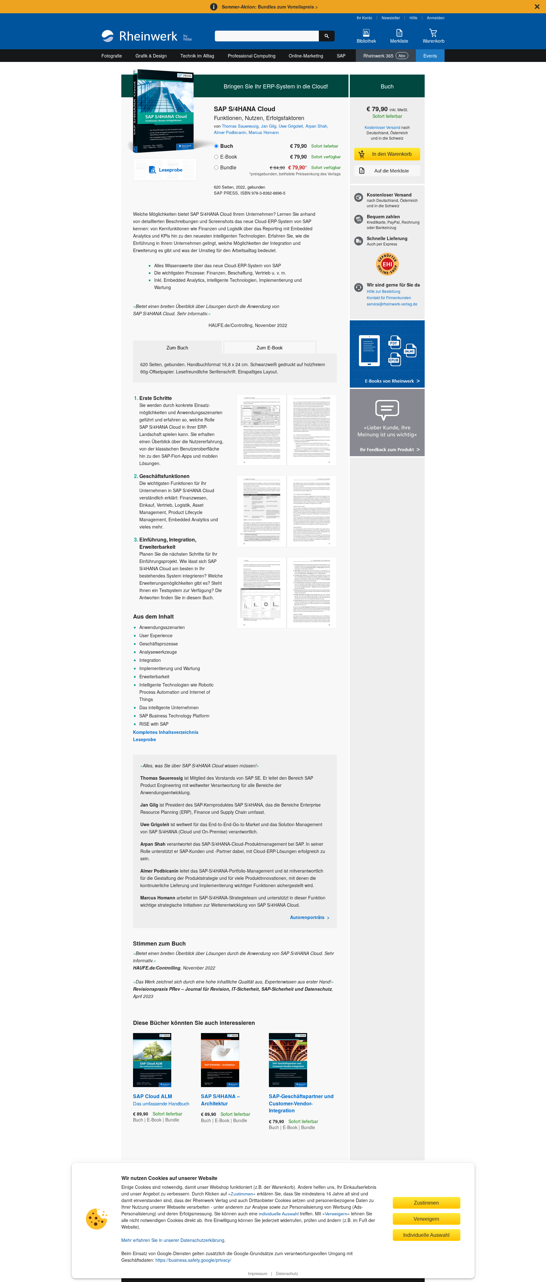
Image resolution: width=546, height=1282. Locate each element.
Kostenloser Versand (382, 127)
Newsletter (391, 17)
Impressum (257, 1273)
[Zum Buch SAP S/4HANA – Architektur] (220, 1060)
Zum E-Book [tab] (270, 347)
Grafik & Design (151, 55)
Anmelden (436, 17)
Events (430, 55)
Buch (226, 145)
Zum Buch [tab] (177, 347)
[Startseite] (146, 37)
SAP (341, 55)
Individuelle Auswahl (426, 1235)
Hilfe (413, 17)
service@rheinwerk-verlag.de (392, 303)
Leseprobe (144, 739)
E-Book (228, 156)
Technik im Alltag (197, 55)
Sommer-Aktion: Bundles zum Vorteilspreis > (270, 6)
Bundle (228, 167)
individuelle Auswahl (279, 1213)
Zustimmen (242, 1193)
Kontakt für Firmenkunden (389, 297)
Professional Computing (252, 55)
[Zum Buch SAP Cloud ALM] (152, 1060)
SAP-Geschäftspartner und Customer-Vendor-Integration (301, 1103)
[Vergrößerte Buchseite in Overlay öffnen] (287, 430)
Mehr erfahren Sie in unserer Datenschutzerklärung (172, 1240)
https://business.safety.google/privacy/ (193, 1260)
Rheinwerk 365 (384, 55)
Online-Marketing (306, 55)
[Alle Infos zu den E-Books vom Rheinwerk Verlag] (387, 354)
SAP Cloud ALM (161, 1099)
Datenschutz (287, 1273)
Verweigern (336, 1213)
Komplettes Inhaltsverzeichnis (165, 732)
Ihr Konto (364, 17)
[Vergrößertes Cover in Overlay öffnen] (162, 111)
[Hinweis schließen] (537, 6)
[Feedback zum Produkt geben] (387, 423)
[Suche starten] (327, 36)
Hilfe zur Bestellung (383, 291)
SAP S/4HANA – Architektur (220, 1099)
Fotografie (111, 55)
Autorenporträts (307, 917)
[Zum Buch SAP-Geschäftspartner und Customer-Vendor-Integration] (288, 1060)
